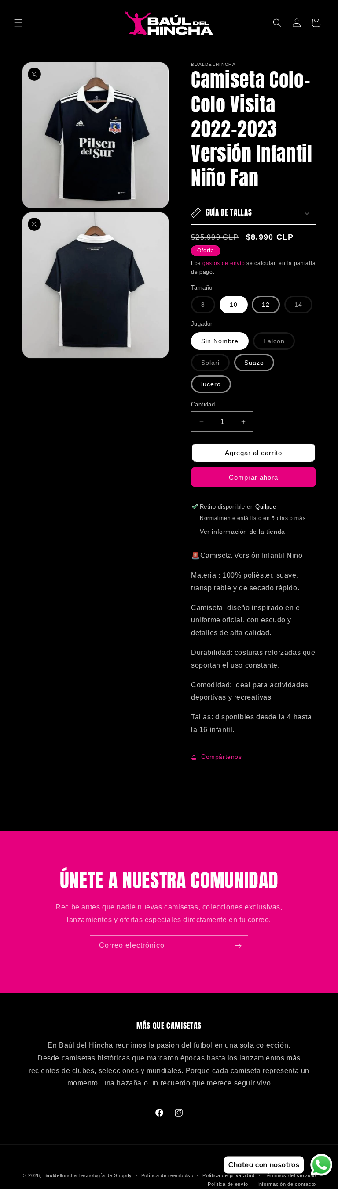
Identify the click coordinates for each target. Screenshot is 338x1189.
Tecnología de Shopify (105, 1175)
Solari (215, 365)
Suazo (254, 362)
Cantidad (203, 404)
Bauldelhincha (60, 1175)
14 (303, 307)
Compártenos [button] (221, 756)
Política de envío (228, 1184)
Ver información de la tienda (242, 531)
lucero (211, 384)
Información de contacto (286, 1184)
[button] (18, 22)
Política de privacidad (228, 1175)
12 (266, 304)
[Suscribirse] (238, 945)
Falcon (279, 343)
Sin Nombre (220, 341)
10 (234, 304)
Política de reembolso (167, 1175)
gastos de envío (223, 263)
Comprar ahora (253, 477)
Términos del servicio (290, 1175)
